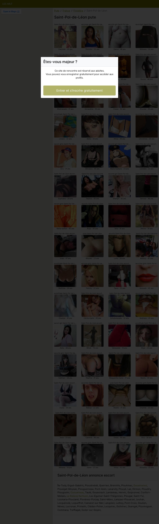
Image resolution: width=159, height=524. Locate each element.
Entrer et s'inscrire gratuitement (79, 90)
